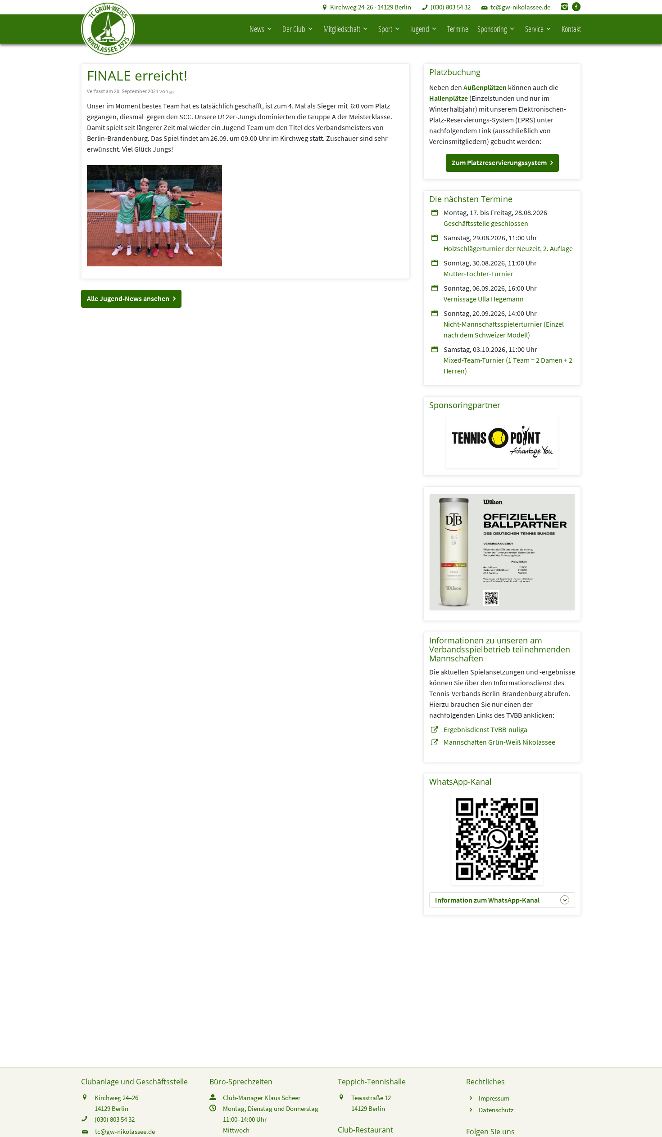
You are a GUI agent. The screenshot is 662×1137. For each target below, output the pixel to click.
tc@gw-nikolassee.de (520, 7)
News (256, 28)
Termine (457, 28)
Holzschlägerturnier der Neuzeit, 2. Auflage (508, 248)
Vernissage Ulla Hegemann (484, 298)
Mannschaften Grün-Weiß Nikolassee (499, 741)
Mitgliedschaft (341, 28)
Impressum (494, 1098)
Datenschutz (496, 1110)
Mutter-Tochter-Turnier (478, 273)
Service (534, 28)
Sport (385, 28)
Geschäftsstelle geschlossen (486, 223)
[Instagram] (565, 7)
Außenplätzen (485, 87)
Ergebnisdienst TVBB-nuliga (485, 729)
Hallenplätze (448, 98)
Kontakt (571, 28)
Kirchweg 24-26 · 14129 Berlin (370, 7)
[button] (131, 299)
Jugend (419, 28)
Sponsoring (492, 28)
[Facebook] (576, 7)
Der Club (293, 28)
